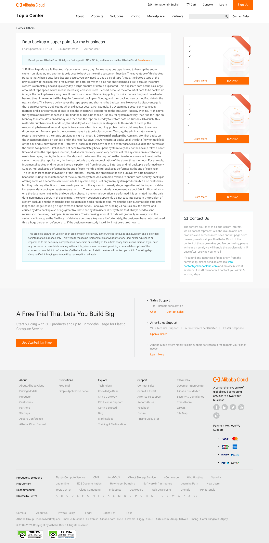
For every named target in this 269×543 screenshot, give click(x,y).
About (79, 16)
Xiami (203, 519)
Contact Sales (241, 16)
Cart (193, 4)
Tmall (65, 519)
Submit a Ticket (146, 391)
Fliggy (140, 519)
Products (97, 16)
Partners (177, 16)
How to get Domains (122, 483)
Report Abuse (145, 402)
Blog (101, 413)
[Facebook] (216, 407)
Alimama (130, 519)
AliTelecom (162, 519)
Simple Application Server (74, 391)
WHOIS (181, 407)
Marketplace (155, 16)
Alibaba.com (107, 519)
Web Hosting (195, 477)
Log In (223, 4)
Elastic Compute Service (70, 477)
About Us (41, 512)
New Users (213, 483)
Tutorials (184, 489)
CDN (96, 477)
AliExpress (92, 519)
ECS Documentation (89, 483)
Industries (115, 489)
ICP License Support (110, 402)
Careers (21, 512)
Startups (24, 413)
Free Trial (64, 385)
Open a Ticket (158, 334)
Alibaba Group (25, 519)
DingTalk (213, 519)
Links (129, 512)
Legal (88, 512)
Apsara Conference (31, 418)
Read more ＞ (145, 60)
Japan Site (62, 483)
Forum (141, 413)
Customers (26, 402)
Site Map (182, 413)
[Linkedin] (225, 407)
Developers (136, 489)
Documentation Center (190, 385)
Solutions (116, 16)
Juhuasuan (77, 519)
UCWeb (183, 519)
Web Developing (161, 489)
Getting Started (107, 407)
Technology (105, 385)
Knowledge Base (108, 391)
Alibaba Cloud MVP (188, 391)
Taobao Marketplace (47, 519)
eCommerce (171, 477)
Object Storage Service (142, 477)
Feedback (143, 407)
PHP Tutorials (207, 489)
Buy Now (232, 80)
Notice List (108, 512)
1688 (120, 519)
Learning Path (189, 483)
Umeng (194, 519)
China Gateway (107, 396)
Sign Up (242, 5)
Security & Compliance (190, 396)
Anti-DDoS (113, 477)
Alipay (224, 519)
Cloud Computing (90, 489)
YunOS (150, 519)
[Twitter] (233, 407)
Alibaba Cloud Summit (32, 424)
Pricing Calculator (148, 418)
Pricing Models (28, 391)
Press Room (184, 402)
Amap (174, 519)
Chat (153, 311)
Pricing (135, 16)
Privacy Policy (66, 512)
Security (216, 477)
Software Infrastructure (157, 483)
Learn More (200, 80)
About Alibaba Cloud (31, 385)
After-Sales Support (149, 396)
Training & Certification (112, 424)
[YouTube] (241, 407)
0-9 (196, 495)
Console (208, 4)
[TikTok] (216, 415)
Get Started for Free (36, 342)
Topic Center (63, 489)
